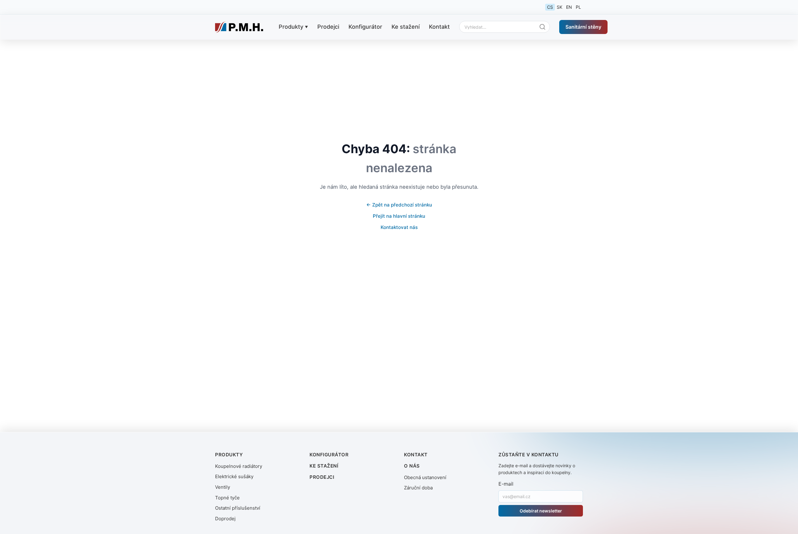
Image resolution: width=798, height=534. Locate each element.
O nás (412, 466)
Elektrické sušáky (234, 476)
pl (578, 7)
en (569, 7)
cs (550, 7)
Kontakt (439, 26)
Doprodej (225, 519)
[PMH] (239, 27)
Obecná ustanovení (425, 477)
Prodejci (328, 26)
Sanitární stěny (583, 26)
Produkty (291, 26)
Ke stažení (406, 26)
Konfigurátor (365, 26)
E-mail (505, 484)
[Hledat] (544, 26)
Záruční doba (418, 488)
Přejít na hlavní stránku (399, 216)
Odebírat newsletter (541, 510)
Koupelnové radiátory (238, 466)
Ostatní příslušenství (237, 508)
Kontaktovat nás (399, 227)
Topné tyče (227, 498)
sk (559, 7)
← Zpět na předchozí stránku (399, 205)
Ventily (222, 487)
